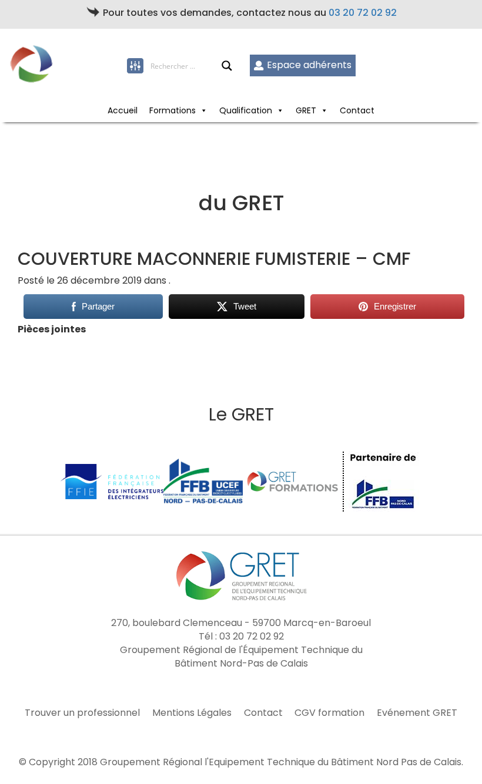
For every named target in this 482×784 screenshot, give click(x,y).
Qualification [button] (245, 110)
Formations (172, 110)
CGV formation (329, 712)
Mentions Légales (192, 712)
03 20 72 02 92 (363, 12)
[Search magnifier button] (227, 66)
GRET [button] (306, 110)
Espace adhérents (309, 65)
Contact (357, 110)
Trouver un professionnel (82, 712)
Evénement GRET (417, 712)
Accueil (123, 110)
